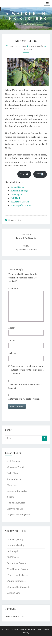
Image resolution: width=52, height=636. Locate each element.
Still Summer (13, 461)
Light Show (12, 473)
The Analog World (16, 502)
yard (20, 220)
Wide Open (12, 484)
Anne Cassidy (36, 46)
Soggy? (10, 496)
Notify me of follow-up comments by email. (24, 386)
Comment (13, 288)
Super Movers (14, 479)
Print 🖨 (24, 174)
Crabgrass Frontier (16, 467)
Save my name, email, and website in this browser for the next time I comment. (27, 370)
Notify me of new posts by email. (24, 398)
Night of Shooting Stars (18, 514)
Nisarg (26, 632)
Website (12, 353)
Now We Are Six (15, 508)
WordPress (35, 629)
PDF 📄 (40, 174)
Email (11, 340)
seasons (12, 220)
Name (11, 327)
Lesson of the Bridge (17, 490)
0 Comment (26, 49)
